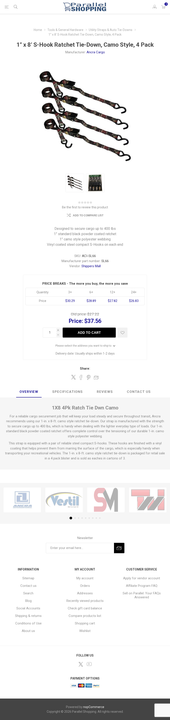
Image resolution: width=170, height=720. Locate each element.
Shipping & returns (28, 616)
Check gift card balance (85, 608)
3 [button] (78, 518)
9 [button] (99, 518)
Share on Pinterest (88, 377)
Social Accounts (28, 608)
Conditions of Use (28, 623)
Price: (76, 321)
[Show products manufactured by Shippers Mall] (106, 500)
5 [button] (85, 518)
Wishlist (85, 631)
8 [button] (96, 518)
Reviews (105, 392)
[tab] (29, 391)
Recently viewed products (85, 601)
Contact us (28, 586)
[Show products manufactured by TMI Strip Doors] (147, 500)
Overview (28, 392)
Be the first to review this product (85, 207)
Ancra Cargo (96, 52)
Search (28, 593)
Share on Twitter (73, 377)
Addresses (85, 593)
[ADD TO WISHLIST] (123, 333)
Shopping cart (85, 623)
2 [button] (75, 518)
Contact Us (139, 392)
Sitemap (28, 578)
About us (28, 631)
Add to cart (89, 332)
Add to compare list (88, 215)
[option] (75, 183)
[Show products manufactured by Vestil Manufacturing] (64, 500)
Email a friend (96, 377)
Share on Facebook (81, 377)
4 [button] (82, 518)
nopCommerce (93, 707)
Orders (85, 586)
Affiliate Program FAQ (141, 586)
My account (84, 578)
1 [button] (71, 518)
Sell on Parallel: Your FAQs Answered (142, 595)
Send (119, 548)
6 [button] (89, 518)
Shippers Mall (91, 266)
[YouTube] (89, 664)
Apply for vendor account (141, 578)
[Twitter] (80, 664)
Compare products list (85, 616)
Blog (28, 601)
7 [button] (92, 518)
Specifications (67, 392)
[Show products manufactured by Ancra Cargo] (22, 500)
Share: (85, 369)
